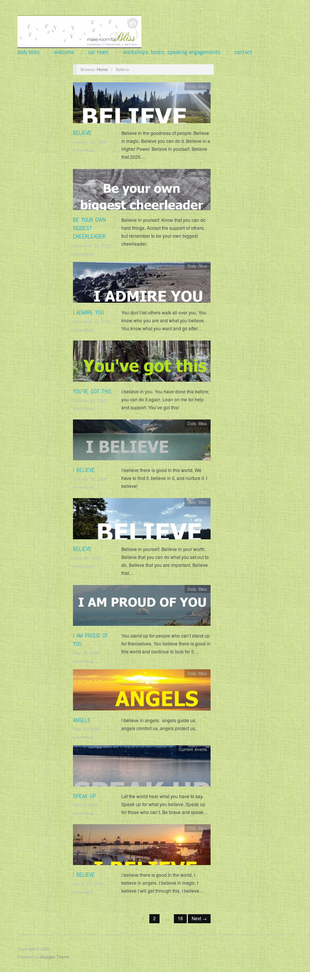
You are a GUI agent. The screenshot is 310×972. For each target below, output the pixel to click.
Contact (243, 52)
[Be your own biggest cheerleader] (142, 191)
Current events (193, 749)
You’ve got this (92, 391)
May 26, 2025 (86, 653)
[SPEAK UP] (142, 768)
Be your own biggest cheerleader (89, 228)
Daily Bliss (28, 52)
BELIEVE (82, 133)
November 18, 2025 (92, 321)
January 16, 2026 (90, 142)
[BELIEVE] (142, 105)
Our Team (98, 52)
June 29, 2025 (87, 557)
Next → (199, 918)
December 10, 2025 (92, 245)
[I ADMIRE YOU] (142, 284)
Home (102, 69)
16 (180, 918)
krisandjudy (83, 150)
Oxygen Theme (54, 956)
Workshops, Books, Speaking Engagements (171, 52)
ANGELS (81, 720)
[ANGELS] (142, 692)
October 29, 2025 (90, 400)
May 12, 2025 (86, 729)
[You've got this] (142, 363)
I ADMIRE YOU (88, 312)
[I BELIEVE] (142, 442)
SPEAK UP (84, 796)
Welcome (64, 52)
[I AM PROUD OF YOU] (142, 607)
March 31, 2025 (88, 884)
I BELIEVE (84, 470)
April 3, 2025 (85, 805)
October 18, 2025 (90, 479)
